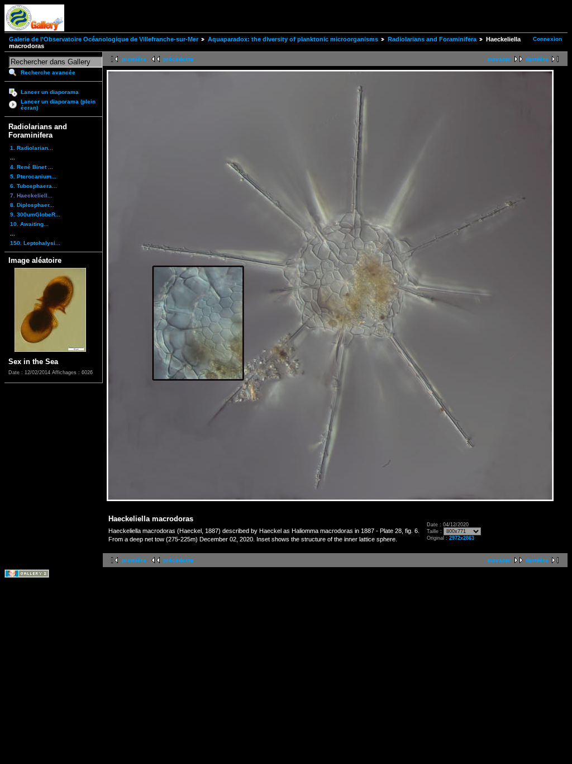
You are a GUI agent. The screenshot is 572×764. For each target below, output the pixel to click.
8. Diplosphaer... (32, 205)
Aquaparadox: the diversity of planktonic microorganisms (293, 39)
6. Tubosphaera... (33, 186)
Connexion (547, 39)
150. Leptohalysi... (35, 243)
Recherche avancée (48, 72)
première (134, 59)
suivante (499, 59)
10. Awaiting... (29, 224)
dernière (537, 59)
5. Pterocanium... (33, 176)
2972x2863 (461, 538)
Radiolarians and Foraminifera (432, 39)
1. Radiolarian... (31, 148)
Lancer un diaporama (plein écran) (58, 104)
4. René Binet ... (31, 167)
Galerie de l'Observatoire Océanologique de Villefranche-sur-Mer (103, 39)
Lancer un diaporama (50, 92)
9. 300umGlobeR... (35, 214)
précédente (178, 59)
